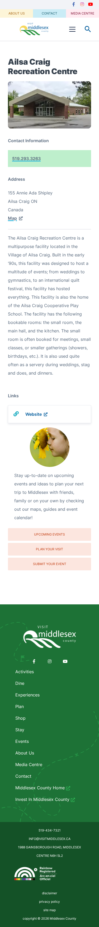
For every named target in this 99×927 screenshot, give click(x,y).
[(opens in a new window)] (73, 4)
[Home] (34, 29)
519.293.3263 (26, 158)
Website (33, 414)
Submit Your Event (49, 564)
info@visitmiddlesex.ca (49, 839)
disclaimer (49, 893)
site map (49, 910)
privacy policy (49, 902)
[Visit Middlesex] (49, 637)
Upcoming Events (49, 534)
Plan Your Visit (49, 549)
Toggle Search (88, 29)
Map (12, 218)
